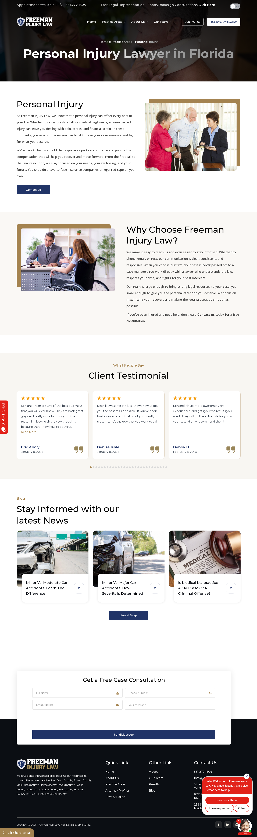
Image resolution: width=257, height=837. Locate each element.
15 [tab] (130, 467)
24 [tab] (155, 467)
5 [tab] (102, 467)
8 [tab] (110, 467)
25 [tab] (158, 467)
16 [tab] (133, 467)
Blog (152, 790)
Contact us (206, 314)
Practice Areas (122, 42)
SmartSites (84, 824)
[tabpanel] (53, 425)
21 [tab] (147, 467)
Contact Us (193, 21)
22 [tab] (149, 467)
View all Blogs (128, 615)
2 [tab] (93, 467)
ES (237, 6)
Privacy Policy (115, 797)
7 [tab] (107, 467)
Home (103, 42)
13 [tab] (124, 467)
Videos (153, 771)
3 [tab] (96, 467)
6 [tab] (105, 467)
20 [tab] (144, 467)
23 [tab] (152, 467)
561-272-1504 (203, 771)
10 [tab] (116, 467)
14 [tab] (127, 467)
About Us (112, 778)
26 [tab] (161, 467)
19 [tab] (141, 467)
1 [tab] (91, 467)
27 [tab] (163, 467)
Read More (28, 432)
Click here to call (19, 833)
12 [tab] (121, 467)
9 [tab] (113, 467)
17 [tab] (135, 467)
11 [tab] (119, 467)
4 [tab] (99, 467)
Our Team (156, 778)
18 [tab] (138, 467)
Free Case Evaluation (223, 21)
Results (154, 784)
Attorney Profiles (117, 790)
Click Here (206, 5)
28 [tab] (166, 467)
